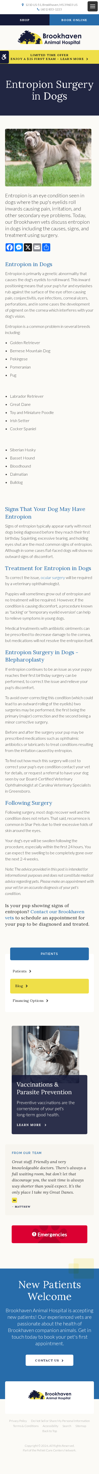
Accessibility (50, 1426)
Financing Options (28, 1000)
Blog (19, 986)
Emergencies (52, 1234)
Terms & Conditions (26, 1426)
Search (66, 1426)
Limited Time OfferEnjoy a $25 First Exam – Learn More (47, 57)
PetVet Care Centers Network (56, 1450)
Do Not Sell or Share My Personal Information (60, 1421)
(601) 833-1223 (51, 9)
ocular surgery (53, 577)
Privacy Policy (18, 1421)
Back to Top (49, 1431)
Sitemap (80, 1426)
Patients (20, 971)
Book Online (74, 20)
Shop (25, 20)
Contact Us (47, 1360)
